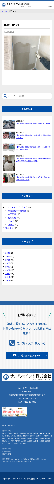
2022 (7, 266)
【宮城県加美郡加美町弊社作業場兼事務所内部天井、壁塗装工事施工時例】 (33, 159)
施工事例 (9, 227)
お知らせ (12, 217)
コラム (11, 224)
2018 (7, 280)
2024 (7, 259)
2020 (7, 273)
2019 (7, 276)
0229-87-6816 (31, 343)
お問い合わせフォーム (29, 355)
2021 (7, 270)
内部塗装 (12, 214)
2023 (7, 263)
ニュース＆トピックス (15, 207)
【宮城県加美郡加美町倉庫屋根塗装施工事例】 (33, 123)
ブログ (11, 221)
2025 (7, 256)
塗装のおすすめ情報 (17, 210)
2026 (7, 252)
